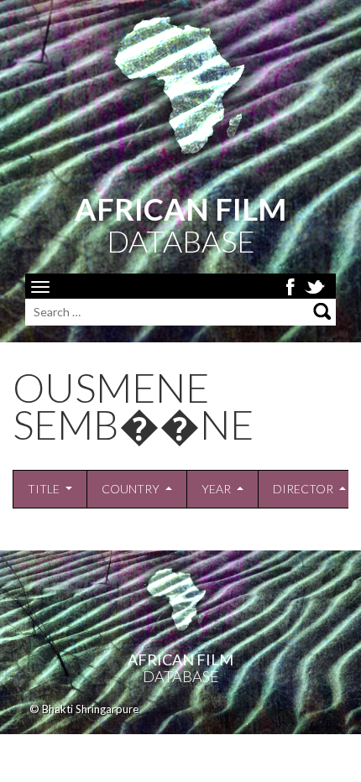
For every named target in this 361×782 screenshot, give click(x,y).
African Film (180, 659)
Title (44, 489)
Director (303, 489)
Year (216, 489)
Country (131, 489)
